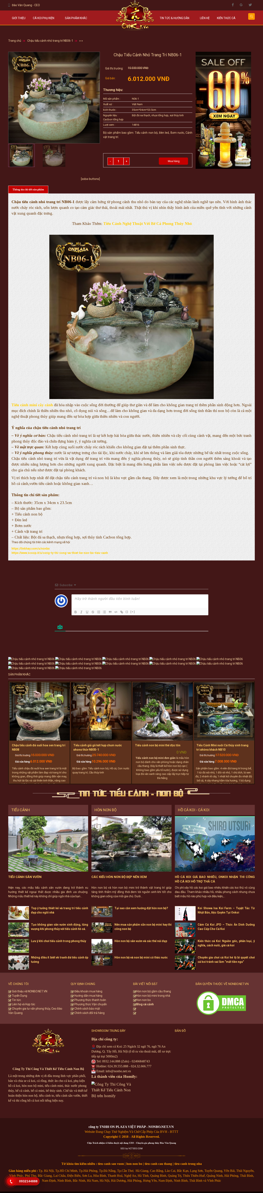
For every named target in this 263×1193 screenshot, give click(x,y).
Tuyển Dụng (19, 995)
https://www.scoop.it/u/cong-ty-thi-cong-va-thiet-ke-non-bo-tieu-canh (60, 553)
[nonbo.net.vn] (135, 17)
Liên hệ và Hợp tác (23, 1004)
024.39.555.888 (118, 1066)
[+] (132, 611)
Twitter (250, 4)
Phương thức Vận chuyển (90, 1004)
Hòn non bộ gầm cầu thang (153, 991)
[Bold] (75, 612)
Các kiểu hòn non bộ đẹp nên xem (119, 877)
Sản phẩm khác (76, 18)
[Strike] (93, 612)
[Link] (122, 612)
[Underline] (87, 612)
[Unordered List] (104, 612)
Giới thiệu (18, 18)
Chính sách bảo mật (87, 1008)
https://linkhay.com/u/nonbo (31, 548)
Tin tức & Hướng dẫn (174, 18)
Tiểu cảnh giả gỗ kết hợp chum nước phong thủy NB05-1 (97, 747)
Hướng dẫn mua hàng (88, 995)
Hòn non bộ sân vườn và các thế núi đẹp (140, 941)
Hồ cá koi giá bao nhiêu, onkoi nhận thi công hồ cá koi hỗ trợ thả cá (215, 879)
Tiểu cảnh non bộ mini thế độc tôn (157, 745)
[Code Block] (116, 612)
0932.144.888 (111, 1061)
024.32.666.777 (141, 1066)
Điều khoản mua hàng (88, 991)
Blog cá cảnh (145, 1004)
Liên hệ (205, 18)
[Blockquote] (110, 612)
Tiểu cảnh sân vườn (25, 877)
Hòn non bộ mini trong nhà (153, 995)
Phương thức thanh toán (90, 1000)
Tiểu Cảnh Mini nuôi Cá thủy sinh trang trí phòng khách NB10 (222, 747)
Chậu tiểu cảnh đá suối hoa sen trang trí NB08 (38, 747)
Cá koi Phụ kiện (43, 18)
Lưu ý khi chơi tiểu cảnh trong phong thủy (58, 941)
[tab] (28, 190)
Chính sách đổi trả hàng (89, 1013)
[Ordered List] (99, 612)
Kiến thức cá (226, 18)
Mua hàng (173, 161)
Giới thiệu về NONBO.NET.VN (29, 991)
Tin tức (16, 1000)
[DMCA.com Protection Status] (221, 1002)
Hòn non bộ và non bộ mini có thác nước (141, 957)
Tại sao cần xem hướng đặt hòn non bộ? (141, 908)
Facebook (233, 4)
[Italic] (81, 612)
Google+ (241, 4)
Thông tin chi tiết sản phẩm (28, 189)
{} (127, 611)
